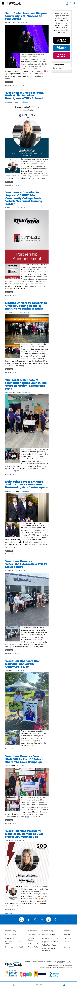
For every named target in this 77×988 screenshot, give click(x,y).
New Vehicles (10, 935)
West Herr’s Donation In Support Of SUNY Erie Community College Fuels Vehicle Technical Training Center (23, 198)
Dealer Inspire (68, 967)
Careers (67, 947)
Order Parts (33, 947)
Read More (9, 82)
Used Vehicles (10, 938)
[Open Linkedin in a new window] (55, 919)
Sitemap (27, 961)
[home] (14, 3)
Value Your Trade (49, 945)
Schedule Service (32, 939)
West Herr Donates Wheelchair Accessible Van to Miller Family (26, 564)
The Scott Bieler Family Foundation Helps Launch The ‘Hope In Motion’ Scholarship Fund (26, 384)
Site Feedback (58, 961)
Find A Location (61, 56)
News (22, 85)
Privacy (34, 961)
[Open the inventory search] (70, 3)
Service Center (34, 935)
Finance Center (48, 935)
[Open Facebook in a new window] (28, 919)
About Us (67, 935)
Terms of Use (41, 961)
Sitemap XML (67, 961)
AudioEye (68, 962)
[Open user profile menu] (64, 985)
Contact (49, 961)
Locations (67, 938)
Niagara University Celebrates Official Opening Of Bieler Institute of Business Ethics (26, 305)
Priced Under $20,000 (14, 947)
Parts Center (33, 943)
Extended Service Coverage (49, 949)
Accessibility (60, 962)
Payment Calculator (50, 942)
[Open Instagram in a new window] (41, 919)
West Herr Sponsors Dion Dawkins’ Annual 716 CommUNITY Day (23, 663)
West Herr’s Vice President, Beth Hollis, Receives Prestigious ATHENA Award (24, 95)
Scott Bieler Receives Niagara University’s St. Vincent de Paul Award (26, 16)
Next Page (8, 913)
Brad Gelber (25, 22)
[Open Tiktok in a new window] (48, 919)
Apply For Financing (50, 938)
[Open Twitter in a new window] (21, 919)
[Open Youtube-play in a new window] (35, 919)
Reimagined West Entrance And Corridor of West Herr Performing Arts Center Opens (26, 484)
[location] (74, 3)
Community (15, 85)
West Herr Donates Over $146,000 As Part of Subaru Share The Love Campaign (24, 759)
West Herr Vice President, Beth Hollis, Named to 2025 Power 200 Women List (24, 833)
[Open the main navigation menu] (3, 3)
